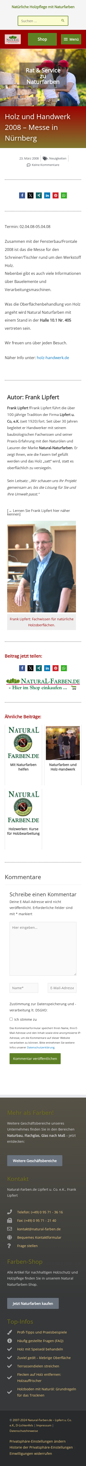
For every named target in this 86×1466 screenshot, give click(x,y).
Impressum (43, 1425)
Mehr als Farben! (30, 1112)
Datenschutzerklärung (40, 1047)
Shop (42, 39)
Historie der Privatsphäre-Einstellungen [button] (41, 1447)
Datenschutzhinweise (24, 1431)
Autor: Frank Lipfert (33, 397)
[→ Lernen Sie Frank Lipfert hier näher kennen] (38, 512)
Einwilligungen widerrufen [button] (31, 1453)
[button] (22, 195)
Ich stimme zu (25, 1019)
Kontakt (18, 1178)
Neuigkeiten (57, 158)
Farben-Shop (25, 1261)
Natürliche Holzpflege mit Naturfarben (43, 6)
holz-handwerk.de (53, 357)
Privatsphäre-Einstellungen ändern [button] (38, 1441)
